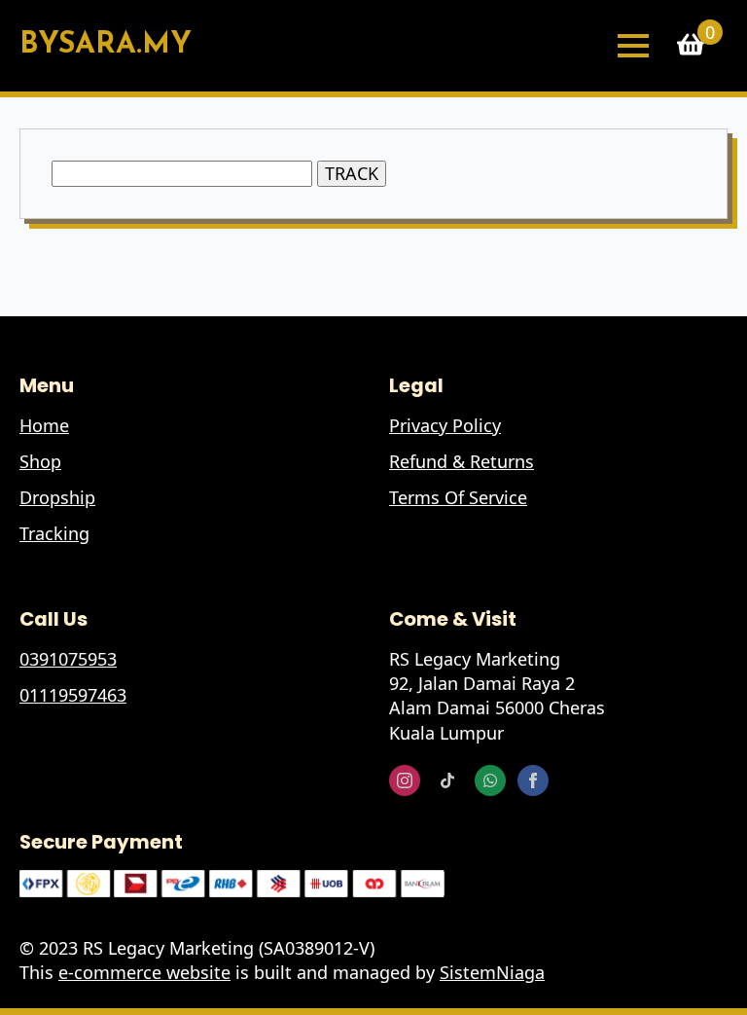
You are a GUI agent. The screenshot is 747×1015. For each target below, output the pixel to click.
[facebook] (533, 780)
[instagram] (404, 780)
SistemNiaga (492, 972)
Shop (40, 461)
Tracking (54, 533)
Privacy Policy (445, 425)
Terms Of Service (458, 497)
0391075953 (68, 659)
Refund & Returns (461, 461)
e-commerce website (144, 972)
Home (44, 425)
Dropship (57, 497)
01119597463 (72, 695)
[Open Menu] (633, 45)
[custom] (447, 780)
